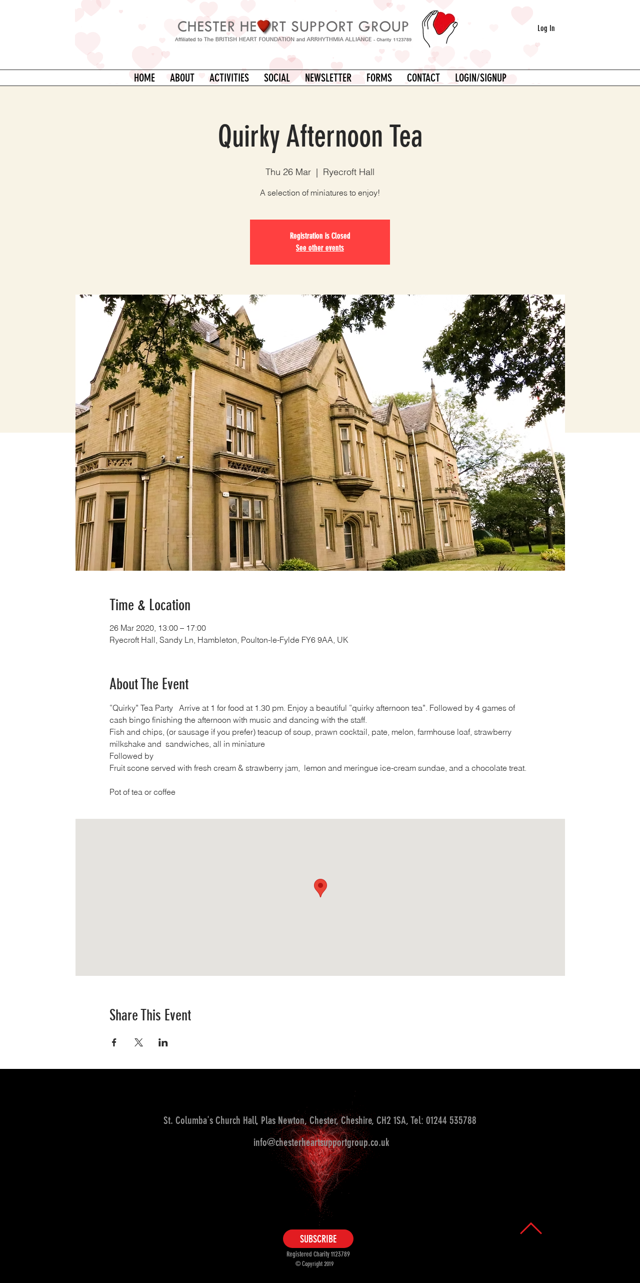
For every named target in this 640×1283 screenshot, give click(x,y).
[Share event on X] (139, 1042)
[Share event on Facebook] (114, 1042)
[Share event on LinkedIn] (163, 1042)
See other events (320, 248)
